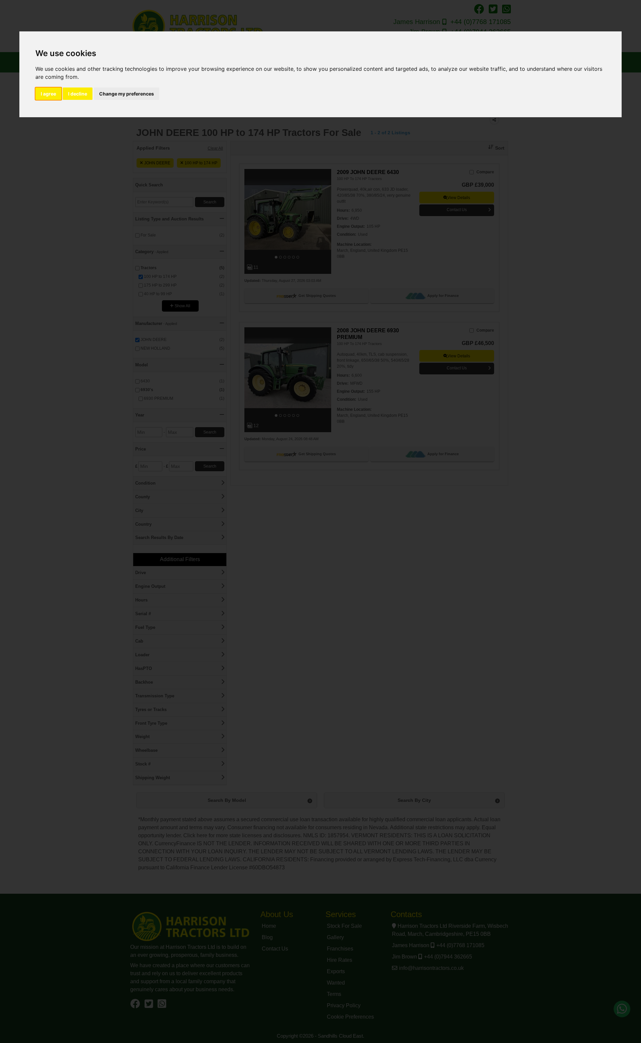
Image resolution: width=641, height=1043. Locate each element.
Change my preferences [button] (126, 94)
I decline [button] (77, 94)
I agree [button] (48, 94)
